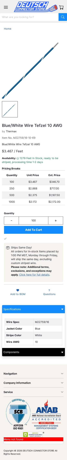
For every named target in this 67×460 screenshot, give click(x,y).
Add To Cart (33, 229)
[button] (6, 7)
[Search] (63, 17)
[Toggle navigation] (6, 7)
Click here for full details (34, 274)
